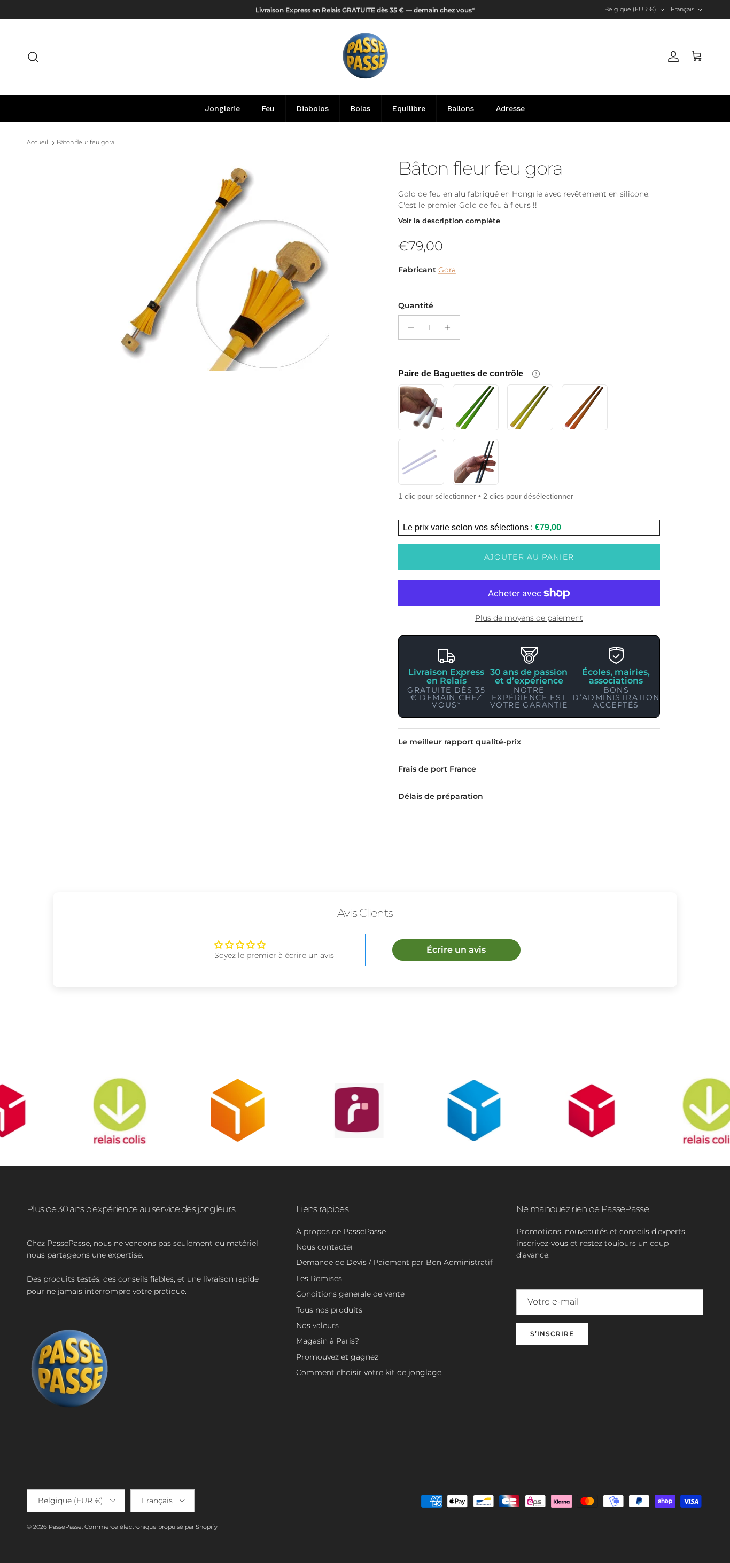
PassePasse (65, 1526)
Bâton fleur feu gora (85, 142)
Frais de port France (437, 769)
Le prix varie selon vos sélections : (469, 527)
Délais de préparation (440, 796)
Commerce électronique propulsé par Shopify (151, 1526)
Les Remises (319, 1278)
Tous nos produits (329, 1310)
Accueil (37, 142)
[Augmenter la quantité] (450, 327)
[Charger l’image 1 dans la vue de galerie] (222, 264)
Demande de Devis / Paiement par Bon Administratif (394, 1262)
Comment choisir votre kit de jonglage (368, 1372)
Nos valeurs (317, 1325)
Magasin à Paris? (327, 1341)
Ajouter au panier (529, 557)
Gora (447, 269)
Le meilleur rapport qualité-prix (459, 742)
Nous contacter (325, 1247)
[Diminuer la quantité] (408, 327)
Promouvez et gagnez (337, 1357)
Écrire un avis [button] (456, 950)
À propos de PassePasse (341, 1231)
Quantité (415, 305)
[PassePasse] (365, 57)
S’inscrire (552, 1334)
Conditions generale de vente (350, 1294)
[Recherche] (33, 57)
